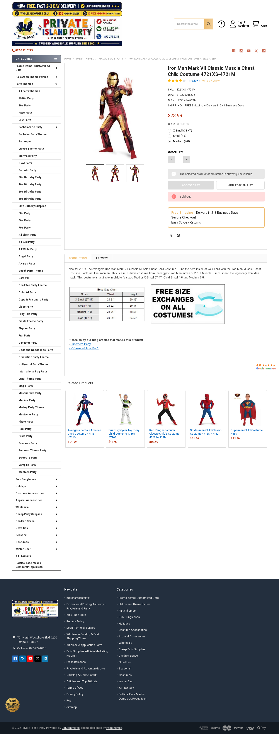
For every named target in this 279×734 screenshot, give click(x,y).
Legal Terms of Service (80, 627)
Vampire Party (27, 464)
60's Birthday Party (30, 198)
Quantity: (175, 152)
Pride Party (25, 436)
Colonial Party (27, 292)
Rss (68, 700)
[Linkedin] (264, 51)
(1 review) (193, 80)
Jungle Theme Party (31, 148)
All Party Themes (29, 91)
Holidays (20, 486)
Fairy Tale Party (28, 314)
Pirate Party (26, 421)
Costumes (22, 542)
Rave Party (25, 112)
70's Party (25, 227)
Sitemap (71, 707)
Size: (178, 124)
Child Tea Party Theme (33, 285)
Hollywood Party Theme (34, 364)
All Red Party (26, 242)
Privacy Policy (74, 694)
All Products (23, 556)
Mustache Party (28, 414)
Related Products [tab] (79, 383)
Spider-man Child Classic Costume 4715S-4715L (205, 431)
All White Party (28, 249)
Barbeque (25, 141)
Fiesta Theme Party (31, 321)
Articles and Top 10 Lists (81, 681)
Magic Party (26, 385)
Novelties (21, 528)
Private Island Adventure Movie (85, 668)
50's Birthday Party (30, 191)
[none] (115, 113)
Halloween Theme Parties (31, 77)
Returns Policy (75, 621)
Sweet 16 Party (28, 457)
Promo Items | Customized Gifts (32, 68)
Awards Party (27, 263)
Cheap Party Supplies (28, 514)
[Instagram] (241, 51)
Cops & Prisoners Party (33, 299)
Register (243, 25)
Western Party (27, 472)
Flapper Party (27, 328)
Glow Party (25, 163)
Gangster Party (28, 342)
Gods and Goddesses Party (36, 350)
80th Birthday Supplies (32, 206)
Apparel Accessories (29, 500)
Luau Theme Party (30, 378)
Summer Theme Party (32, 450)
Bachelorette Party (30, 127)
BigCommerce (71, 727)
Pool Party (25, 428)
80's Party (25, 105)
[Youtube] (249, 51)
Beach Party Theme (31, 270)
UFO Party (25, 119)
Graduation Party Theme (34, 357)
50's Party (25, 213)
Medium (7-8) (181, 141)
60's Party (25, 220)
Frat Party (24, 335)
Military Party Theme (31, 407)
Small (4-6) (180, 135)
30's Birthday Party (30, 177)
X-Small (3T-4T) (182, 130)
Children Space (25, 521)
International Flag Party (33, 371)
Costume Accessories (29, 493)
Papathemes (114, 727)
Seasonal (21, 535)
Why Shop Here (76, 614)
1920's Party (26, 98)
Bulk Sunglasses (25, 479)
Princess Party (28, 443)
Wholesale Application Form (84, 645)
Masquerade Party (30, 393)
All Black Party (27, 234)
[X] (256, 51)
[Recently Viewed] (222, 24)
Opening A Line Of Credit (81, 674)
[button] (240, 185)
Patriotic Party (27, 170)
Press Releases (76, 662)
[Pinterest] (178, 235)
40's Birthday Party (30, 184)
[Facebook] (234, 51)
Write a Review (210, 80)
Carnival (24, 278)
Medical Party (27, 400)
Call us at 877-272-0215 (31, 648)
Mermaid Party (28, 155)
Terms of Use (74, 687)
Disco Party (26, 306)
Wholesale (22, 507)
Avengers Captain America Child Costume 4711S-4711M (84, 433)
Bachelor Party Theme (33, 134)
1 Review (102, 258)
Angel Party (26, 256)
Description (78, 258)
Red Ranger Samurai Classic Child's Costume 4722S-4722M (164, 433)
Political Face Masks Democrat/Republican (29, 565)
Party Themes (24, 83)
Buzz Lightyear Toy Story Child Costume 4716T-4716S (124, 433)
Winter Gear (23, 549)
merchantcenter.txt (78, 597)
